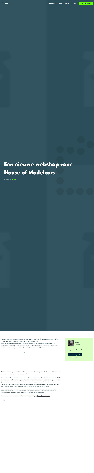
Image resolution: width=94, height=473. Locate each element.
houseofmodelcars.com (43, 396)
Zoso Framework (52, 3)
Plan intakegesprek (86, 3)
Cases (60, 3)
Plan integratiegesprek (75, 355)
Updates (67, 3)
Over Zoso (74, 3)
